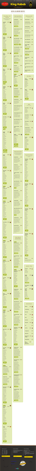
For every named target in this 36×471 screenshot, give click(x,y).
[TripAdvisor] (17, 468)
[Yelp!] (19, 468)
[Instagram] (15, 468)
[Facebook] (16, 468)
